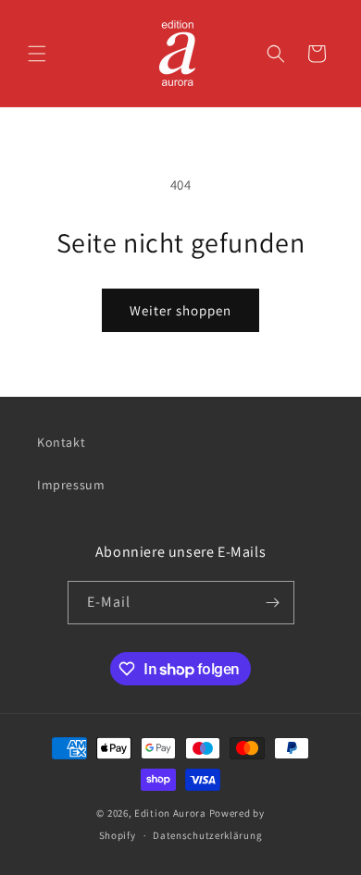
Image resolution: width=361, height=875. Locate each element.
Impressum (71, 484)
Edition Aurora (170, 813)
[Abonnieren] (273, 602)
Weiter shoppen (180, 310)
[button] (37, 53)
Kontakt (61, 442)
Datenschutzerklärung (207, 835)
